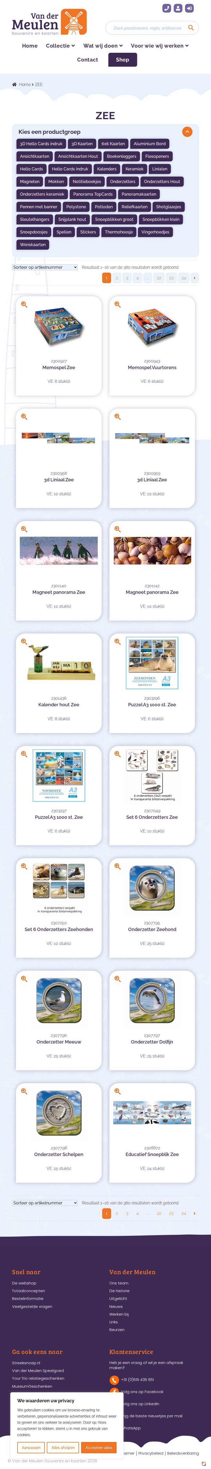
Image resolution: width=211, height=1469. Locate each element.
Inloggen (189, 8)
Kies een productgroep (50, 131)
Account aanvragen (178, 8)
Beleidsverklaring (183, 1453)
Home (30, 46)
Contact (87, 60)
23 (171, 277)
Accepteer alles (99, 1448)
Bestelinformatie (27, 1298)
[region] (67, 1425)
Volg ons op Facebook (142, 1391)
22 (159, 277)
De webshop (24, 1283)
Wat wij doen (100, 46)
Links (113, 1322)
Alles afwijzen (63, 1448)
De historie (119, 1290)
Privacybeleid (150, 1453)
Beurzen (117, 1329)
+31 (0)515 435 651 (166, 8)
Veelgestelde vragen (32, 1306)
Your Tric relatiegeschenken (38, 1378)
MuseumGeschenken (32, 1386)
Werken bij (119, 1314)
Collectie (58, 46)
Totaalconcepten (28, 1290)
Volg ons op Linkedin (140, 1403)
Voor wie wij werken (157, 46)
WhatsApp (131, 1428)
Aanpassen (31, 1448)
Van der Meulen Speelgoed (38, 1370)
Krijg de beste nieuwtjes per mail (151, 1416)
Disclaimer (125, 1453)
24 (184, 277)
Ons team (118, 1283)
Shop (122, 60)
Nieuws (116, 1306)
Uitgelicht (118, 1298)
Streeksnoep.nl (26, 1363)
